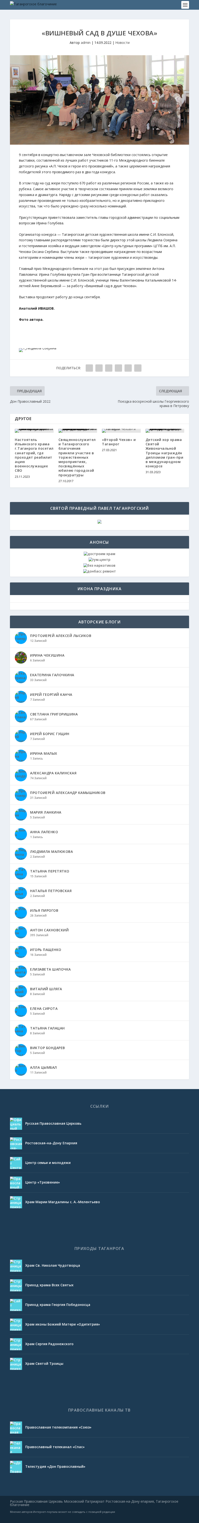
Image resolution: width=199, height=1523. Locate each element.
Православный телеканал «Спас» (55, 1446)
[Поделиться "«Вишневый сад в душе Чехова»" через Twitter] (109, 368)
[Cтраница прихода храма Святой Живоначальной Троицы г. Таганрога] (16, 1364)
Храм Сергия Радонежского (49, 1344)
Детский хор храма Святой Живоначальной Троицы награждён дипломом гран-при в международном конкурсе (164, 452)
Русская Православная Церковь (53, 1123)
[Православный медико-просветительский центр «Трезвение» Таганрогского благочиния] (16, 1183)
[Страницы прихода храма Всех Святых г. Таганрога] (16, 1285)
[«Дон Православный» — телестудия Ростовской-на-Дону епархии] (16, 1467)
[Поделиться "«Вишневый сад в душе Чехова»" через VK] (89, 368)
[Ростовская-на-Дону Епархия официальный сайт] (16, 1143)
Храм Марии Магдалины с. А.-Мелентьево (62, 1202)
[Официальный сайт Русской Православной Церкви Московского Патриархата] (16, 1124)
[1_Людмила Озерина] (37, 348)
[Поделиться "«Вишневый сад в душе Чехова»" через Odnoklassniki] (138, 368)
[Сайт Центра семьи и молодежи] (16, 1163)
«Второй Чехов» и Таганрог (119, 441)
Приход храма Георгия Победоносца (57, 1304)
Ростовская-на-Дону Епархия (51, 1143)
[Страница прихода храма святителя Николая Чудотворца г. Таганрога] (16, 1266)
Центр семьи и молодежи (48, 1162)
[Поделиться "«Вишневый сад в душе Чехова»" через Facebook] (99, 368)
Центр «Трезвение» (42, 1182)
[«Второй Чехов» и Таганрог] (121, 431)
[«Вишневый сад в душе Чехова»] (99, 100)
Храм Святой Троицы (44, 1363)
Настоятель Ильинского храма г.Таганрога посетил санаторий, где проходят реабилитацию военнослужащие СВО (34, 455)
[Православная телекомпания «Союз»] (16, 1427)
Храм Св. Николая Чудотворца (52, 1265)
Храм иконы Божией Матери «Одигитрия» (62, 1324)
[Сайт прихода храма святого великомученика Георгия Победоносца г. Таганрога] (16, 1305)
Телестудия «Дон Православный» (55, 1466)
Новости (122, 42)
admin (86, 42)
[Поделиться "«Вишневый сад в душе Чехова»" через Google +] (118, 368)
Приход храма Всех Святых (49, 1285)
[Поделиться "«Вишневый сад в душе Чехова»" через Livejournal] (128, 368)
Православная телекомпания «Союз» (58, 1427)
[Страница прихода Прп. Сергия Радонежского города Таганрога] (16, 1344)
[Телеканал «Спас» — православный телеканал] (16, 1447)
